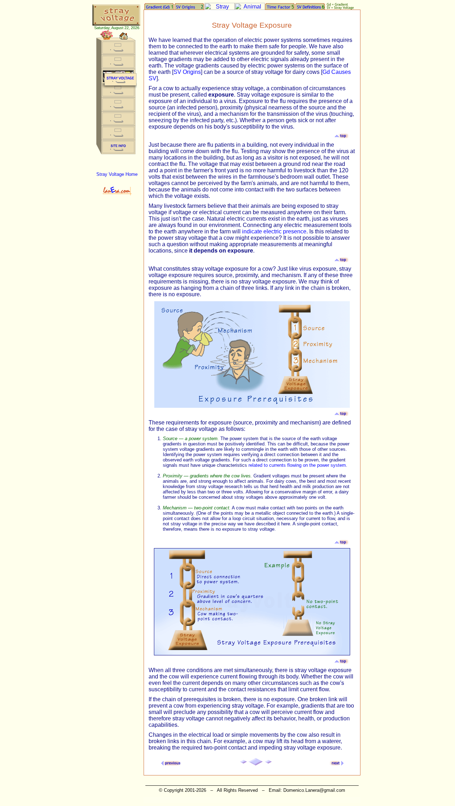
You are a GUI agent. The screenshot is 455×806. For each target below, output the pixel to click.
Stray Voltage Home (117, 174)
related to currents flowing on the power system (297, 465)
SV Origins (187, 72)
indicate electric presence (274, 231)
